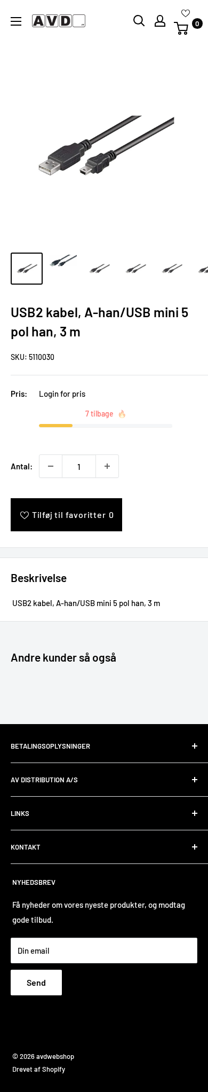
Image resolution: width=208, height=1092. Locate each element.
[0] (185, 28)
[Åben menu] (16, 21)
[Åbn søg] (139, 21)
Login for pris (62, 393)
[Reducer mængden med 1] (50, 466)
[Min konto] (160, 21)
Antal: (22, 466)
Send (36, 982)
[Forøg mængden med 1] (107, 466)
